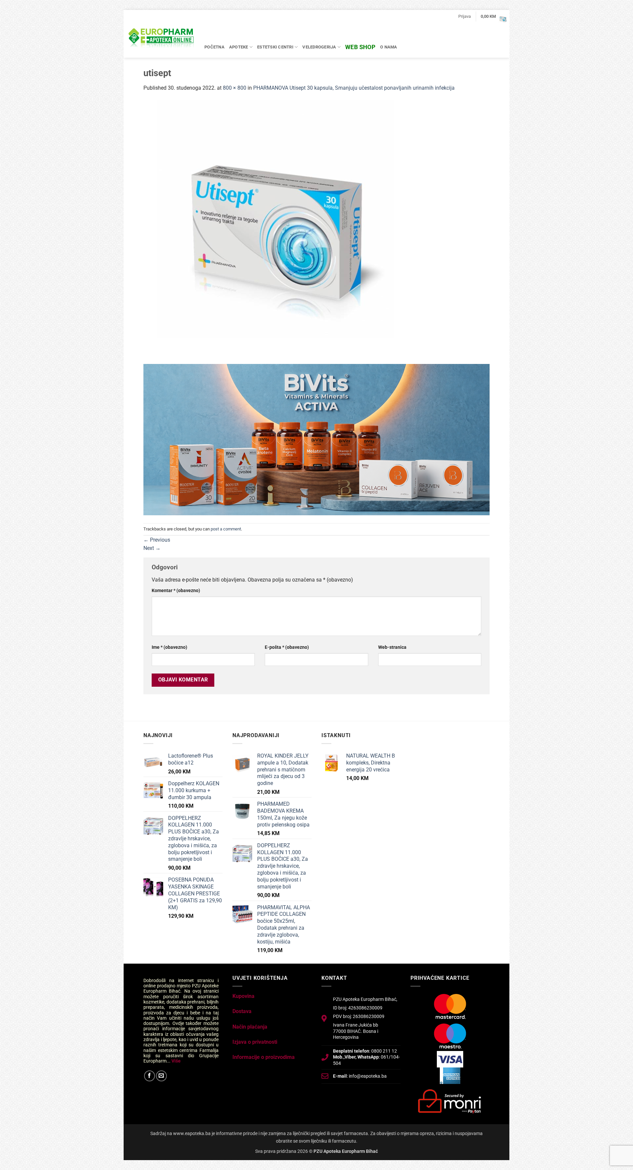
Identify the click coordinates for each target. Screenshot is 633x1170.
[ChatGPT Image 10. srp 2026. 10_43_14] (316, 439)
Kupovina (243, 996)
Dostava (242, 1011)
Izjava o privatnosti (254, 1042)
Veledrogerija (319, 47)
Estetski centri (275, 47)
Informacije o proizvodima (263, 1057)
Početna (214, 47)
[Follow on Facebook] (149, 1075)
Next (152, 548)
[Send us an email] (161, 1075)
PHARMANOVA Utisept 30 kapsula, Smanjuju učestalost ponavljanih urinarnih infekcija (354, 88)
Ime (169, 647)
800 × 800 (234, 88)
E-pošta (287, 647)
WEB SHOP (360, 47)
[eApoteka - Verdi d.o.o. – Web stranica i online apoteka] (162, 39)
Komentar (176, 590)
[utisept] (275, 231)
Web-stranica (392, 647)
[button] (464, 16)
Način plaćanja (249, 1027)
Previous (156, 540)
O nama (388, 47)
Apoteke (238, 47)
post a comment (226, 528)
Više (176, 1061)
